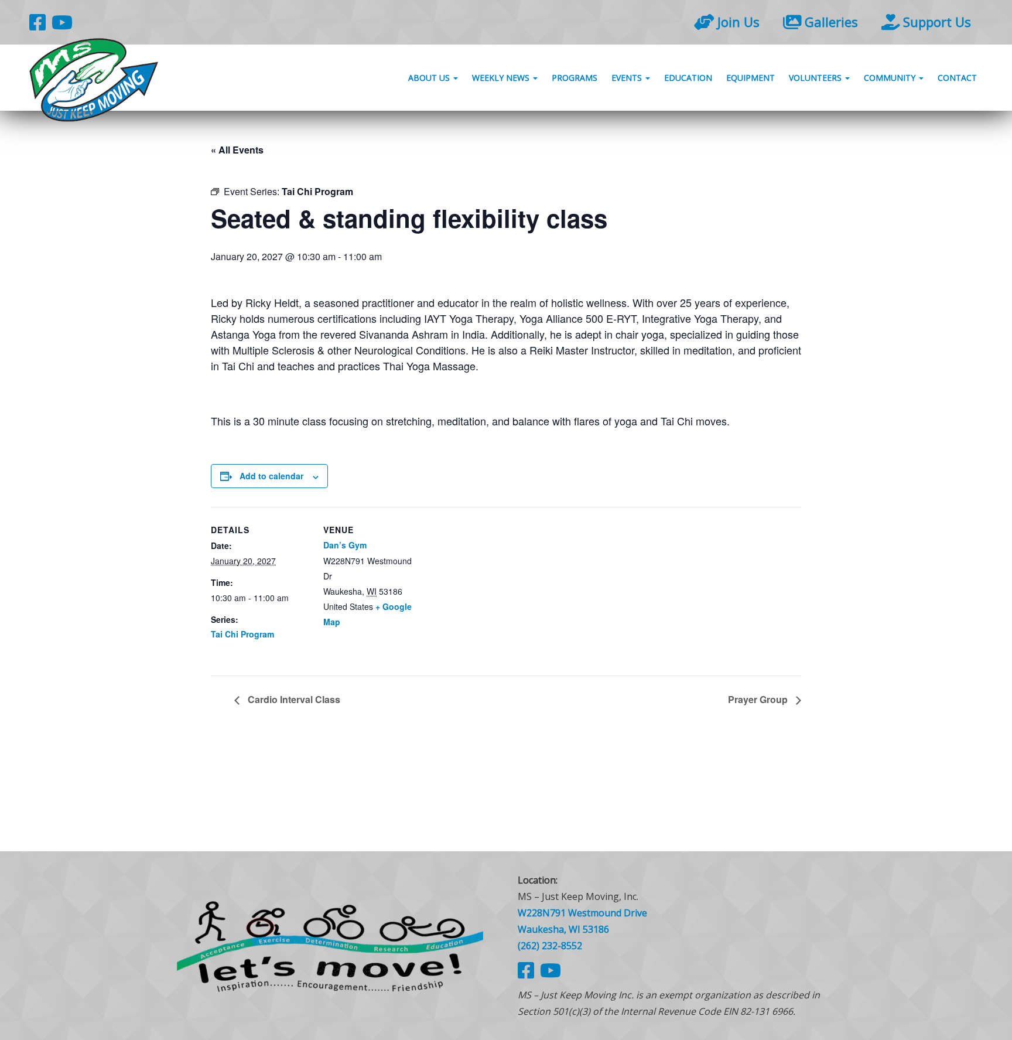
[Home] (330, 945)
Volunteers (816, 77)
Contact (957, 77)
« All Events (237, 149)
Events (627, 77)
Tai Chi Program (242, 634)
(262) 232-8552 (550, 945)
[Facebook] (37, 22)
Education (688, 77)
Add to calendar (271, 476)
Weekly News (502, 77)
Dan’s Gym (345, 545)
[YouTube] (62, 22)
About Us (430, 77)
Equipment (750, 77)
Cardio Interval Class (292, 699)
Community (891, 77)
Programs (574, 77)
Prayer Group (759, 699)
